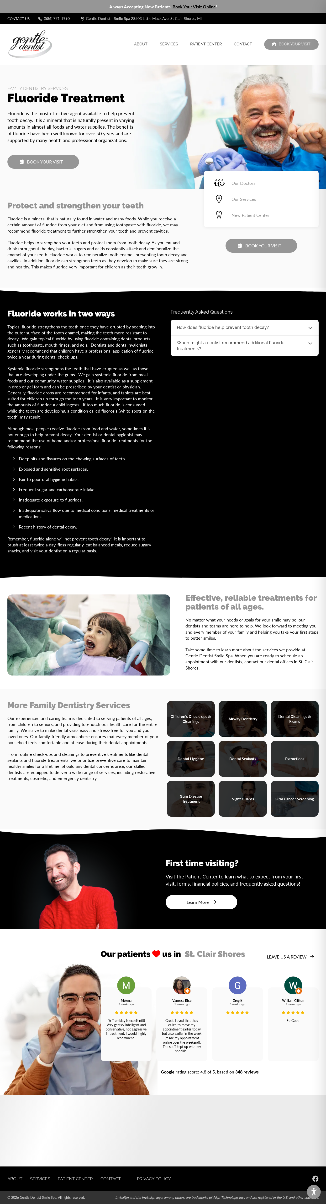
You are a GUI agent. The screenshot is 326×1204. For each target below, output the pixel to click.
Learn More (198, 902)
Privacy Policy (154, 1178)
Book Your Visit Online (194, 7)
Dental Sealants (242, 758)
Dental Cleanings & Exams (294, 719)
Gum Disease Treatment (191, 798)
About (140, 44)
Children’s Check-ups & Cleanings (191, 719)
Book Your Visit (294, 44)
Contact (243, 44)
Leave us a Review (287, 957)
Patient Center (206, 44)
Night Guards (242, 798)
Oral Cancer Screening (294, 798)
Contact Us (18, 18)
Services (169, 44)
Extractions (294, 758)
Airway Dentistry (242, 718)
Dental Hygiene (191, 758)
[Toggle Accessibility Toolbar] (313, 1191)
